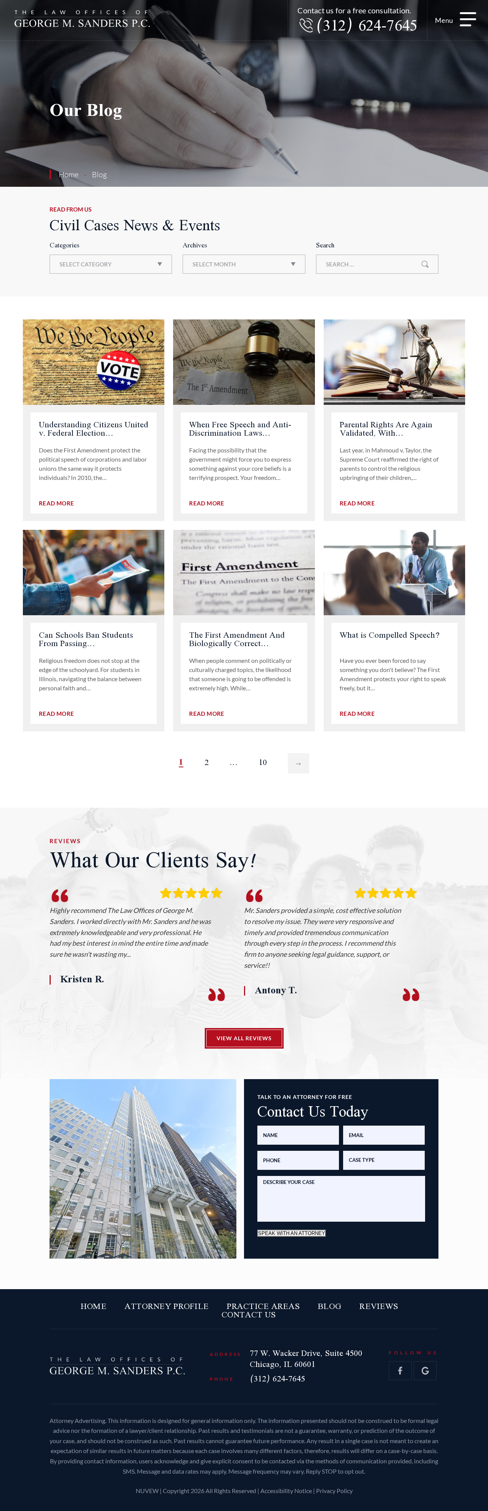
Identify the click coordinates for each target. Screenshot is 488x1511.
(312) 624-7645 (366, 26)
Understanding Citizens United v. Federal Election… (93, 429)
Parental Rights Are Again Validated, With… (386, 429)
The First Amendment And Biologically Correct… (237, 640)
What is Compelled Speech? (390, 635)
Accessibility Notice (286, 1490)
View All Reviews (244, 1038)
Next (298, 762)
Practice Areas (263, 1306)
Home (93, 1306)
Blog (329, 1306)
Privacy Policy (334, 1490)
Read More (56, 503)
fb (400, 1370)
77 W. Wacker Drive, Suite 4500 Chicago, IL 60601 (306, 1359)
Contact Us (249, 1315)
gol (425, 1370)
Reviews (379, 1306)
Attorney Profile (167, 1306)
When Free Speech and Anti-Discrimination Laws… (240, 429)
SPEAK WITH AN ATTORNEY (291, 1233)
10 (262, 763)
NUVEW (147, 1490)
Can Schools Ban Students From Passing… (86, 640)
